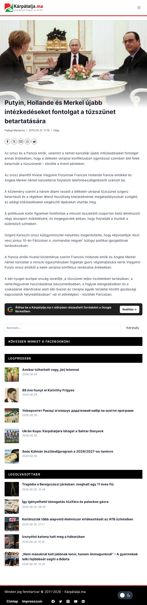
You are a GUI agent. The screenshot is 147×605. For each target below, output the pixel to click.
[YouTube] (75, 601)
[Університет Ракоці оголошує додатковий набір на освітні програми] (12, 415)
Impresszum (32, 601)
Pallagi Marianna (15, 130)
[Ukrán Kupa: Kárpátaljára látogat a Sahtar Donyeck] (12, 436)
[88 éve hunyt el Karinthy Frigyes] (12, 395)
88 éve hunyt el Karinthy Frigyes (48, 390)
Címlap (12, 601)
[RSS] (83, 601)
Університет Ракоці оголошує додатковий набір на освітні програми (77, 410)
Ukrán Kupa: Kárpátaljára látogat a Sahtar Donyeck (63, 431)
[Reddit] (34, 141)
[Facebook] (7, 141)
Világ (56, 130)
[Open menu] (138, 8)
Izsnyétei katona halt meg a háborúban (53, 537)
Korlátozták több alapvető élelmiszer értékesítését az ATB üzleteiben (77, 519)
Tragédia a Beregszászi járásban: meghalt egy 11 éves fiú (68, 484)
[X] (14, 141)
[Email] (21, 141)
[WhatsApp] (27, 141)
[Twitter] (60, 601)
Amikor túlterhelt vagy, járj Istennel (50, 370)
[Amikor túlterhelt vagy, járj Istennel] (12, 374)
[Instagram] (68, 601)
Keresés (132, 328)
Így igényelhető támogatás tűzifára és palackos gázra (65, 502)
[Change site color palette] (125, 595)
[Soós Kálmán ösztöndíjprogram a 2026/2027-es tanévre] (12, 456)
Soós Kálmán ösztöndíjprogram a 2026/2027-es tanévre (67, 451)
